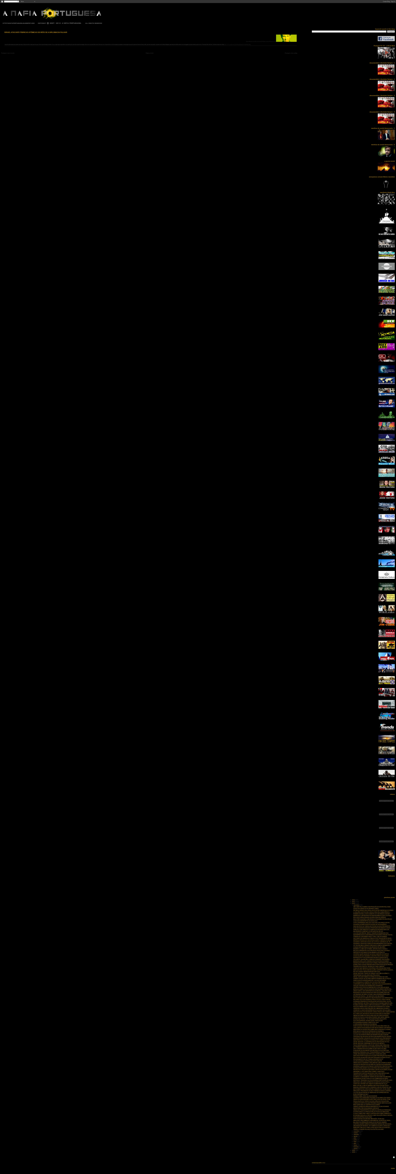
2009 (353, 1150)
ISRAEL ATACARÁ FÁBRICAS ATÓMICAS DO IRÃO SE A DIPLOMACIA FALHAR (35, 32)
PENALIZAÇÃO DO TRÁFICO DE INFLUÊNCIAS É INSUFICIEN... (371, 1101)
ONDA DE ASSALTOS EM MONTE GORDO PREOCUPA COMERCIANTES (374, 1012)
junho (355, 1140)
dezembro (357, 905)
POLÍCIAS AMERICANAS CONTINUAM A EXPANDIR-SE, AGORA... (372, 1006)
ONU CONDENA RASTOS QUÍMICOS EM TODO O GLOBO (369, 1048)
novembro (357, 1131)
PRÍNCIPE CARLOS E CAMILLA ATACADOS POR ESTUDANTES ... (372, 1127)
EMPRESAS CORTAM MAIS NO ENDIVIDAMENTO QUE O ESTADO (372, 915)
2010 (353, 903)
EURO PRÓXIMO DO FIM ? (361, 1094)
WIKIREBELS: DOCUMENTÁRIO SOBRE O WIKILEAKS (368, 1071)
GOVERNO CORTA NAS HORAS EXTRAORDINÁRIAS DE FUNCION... (373, 943)
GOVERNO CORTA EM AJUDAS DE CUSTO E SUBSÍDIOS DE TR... (372, 942)
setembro (356, 1134)
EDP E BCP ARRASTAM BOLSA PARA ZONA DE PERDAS (369, 917)
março (355, 1145)
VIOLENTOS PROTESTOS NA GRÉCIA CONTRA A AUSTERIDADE (372, 1064)
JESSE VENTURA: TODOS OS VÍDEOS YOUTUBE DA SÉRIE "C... (371, 973)
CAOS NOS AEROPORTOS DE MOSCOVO (365, 921)
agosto (356, 1136)
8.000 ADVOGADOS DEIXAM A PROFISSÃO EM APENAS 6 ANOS (371, 928)
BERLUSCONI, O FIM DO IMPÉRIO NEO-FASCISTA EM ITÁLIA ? (371, 1085)
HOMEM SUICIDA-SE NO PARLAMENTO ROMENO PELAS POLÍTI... (372, 978)
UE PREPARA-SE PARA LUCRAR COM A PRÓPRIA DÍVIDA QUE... (372, 994)
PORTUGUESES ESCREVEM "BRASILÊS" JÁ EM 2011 (368, 1119)
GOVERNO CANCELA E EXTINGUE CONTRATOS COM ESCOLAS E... (373, 1066)
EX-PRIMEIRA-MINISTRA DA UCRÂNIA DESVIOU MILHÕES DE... (371, 1047)
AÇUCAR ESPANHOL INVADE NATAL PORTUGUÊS (368, 1020)
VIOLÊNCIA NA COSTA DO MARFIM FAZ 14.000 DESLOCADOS (371, 987)
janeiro (356, 1148)
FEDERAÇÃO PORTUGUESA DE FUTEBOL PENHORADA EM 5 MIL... (373, 963)
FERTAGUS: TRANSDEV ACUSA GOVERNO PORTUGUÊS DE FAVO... (373, 1080)
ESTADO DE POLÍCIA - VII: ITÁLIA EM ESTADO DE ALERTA (370, 1019)
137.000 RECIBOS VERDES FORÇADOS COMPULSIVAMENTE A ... (372, 945)
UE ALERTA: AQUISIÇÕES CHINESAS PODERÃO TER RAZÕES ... (372, 959)
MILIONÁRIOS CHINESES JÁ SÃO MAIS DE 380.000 (368, 931)
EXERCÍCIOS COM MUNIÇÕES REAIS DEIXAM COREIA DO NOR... (372, 1033)
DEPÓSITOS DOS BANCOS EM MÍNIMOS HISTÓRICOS (369, 952)
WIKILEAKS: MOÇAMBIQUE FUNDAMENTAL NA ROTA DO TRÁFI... (372, 1120)
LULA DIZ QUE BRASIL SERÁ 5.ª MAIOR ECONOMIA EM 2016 (370, 933)
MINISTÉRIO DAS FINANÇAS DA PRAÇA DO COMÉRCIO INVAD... (372, 1040)
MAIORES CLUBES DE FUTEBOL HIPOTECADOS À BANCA (370, 949)
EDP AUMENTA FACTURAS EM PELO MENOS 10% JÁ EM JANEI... (372, 1089)
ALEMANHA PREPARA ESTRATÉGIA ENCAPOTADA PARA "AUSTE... (372, 1001)
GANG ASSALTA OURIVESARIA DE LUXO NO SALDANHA (369, 980)
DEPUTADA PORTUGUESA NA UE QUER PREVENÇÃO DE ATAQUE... (373, 1055)
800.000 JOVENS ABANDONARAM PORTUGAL (366, 971)
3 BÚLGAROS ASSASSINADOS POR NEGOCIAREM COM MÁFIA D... (372, 1027)
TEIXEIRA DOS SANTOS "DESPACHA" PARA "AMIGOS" (369, 966)
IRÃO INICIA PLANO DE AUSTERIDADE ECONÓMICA (368, 1031)
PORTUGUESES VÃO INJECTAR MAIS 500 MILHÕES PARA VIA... (371, 1026)
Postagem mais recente (7, 53)
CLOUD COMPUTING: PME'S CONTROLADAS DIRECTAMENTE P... (372, 1113)
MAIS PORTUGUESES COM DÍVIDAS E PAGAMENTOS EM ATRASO (372, 919)
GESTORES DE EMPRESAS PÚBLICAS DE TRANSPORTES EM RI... (372, 938)
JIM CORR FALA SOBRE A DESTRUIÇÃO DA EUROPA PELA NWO (372, 907)
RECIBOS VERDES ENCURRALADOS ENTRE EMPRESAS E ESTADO (373, 910)
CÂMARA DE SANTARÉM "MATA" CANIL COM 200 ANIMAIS (370, 936)
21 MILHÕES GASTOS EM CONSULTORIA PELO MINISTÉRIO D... (371, 912)
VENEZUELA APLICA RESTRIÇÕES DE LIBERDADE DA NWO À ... (372, 1008)
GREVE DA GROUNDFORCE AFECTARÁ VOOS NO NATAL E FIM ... (372, 1099)
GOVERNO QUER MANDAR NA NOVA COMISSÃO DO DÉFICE (371, 954)
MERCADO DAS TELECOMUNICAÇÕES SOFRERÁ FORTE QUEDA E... (373, 970)
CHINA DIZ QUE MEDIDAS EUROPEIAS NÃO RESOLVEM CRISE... (372, 968)
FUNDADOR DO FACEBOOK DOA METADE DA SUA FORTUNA (371, 1050)
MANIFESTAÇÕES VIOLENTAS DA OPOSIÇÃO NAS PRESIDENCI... (372, 1038)
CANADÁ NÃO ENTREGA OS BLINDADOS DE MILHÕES (369, 947)
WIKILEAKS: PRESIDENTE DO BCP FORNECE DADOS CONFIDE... (372, 1091)
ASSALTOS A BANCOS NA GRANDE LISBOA (366, 908)
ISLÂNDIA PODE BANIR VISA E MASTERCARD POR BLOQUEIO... (372, 1068)
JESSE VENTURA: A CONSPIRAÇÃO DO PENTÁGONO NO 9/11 (371, 1042)
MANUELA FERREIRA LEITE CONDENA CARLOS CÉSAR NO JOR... (372, 1087)
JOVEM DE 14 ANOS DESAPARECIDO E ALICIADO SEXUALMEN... (372, 1010)
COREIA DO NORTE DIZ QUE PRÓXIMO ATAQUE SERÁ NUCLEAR (372, 1103)
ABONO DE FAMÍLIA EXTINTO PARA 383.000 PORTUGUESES (370, 1015)
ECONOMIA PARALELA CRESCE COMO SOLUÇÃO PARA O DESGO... (373, 1115)
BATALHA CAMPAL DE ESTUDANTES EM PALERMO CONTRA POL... (372, 989)
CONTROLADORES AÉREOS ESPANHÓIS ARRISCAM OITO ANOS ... (372, 1124)
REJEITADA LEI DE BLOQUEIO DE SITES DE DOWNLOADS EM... (371, 992)
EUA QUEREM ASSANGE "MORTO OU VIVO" (366, 1022)
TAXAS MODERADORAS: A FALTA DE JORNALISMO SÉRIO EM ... (371, 1045)
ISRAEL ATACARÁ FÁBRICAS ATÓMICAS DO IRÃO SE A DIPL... (371, 977)
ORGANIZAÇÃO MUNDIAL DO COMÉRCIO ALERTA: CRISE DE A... (372, 1126)
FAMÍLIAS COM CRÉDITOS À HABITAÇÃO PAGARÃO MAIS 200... (371, 929)
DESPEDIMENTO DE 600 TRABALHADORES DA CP (368, 1059)
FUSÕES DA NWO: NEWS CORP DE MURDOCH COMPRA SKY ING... (373, 1005)
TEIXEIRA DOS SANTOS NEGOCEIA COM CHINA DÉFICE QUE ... (371, 1073)
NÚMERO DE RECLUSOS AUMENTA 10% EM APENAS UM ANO (371, 914)
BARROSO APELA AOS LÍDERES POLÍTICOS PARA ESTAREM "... (371, 961)
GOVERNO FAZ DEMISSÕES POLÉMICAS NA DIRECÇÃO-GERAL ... (372, 1098)
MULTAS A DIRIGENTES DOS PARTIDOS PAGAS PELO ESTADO (371, 950)
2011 (353, 901)
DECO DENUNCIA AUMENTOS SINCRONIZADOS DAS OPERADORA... (373, 998)
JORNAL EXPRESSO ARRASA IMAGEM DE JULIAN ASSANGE (371, 1106)
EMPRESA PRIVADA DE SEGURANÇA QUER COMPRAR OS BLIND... (373, 940)
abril (355, 1143)
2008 (353, 1152)
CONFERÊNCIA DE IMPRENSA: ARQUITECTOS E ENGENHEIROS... (372, 984)
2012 (353, 900)
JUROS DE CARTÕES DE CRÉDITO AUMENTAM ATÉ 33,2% (370, 1084)
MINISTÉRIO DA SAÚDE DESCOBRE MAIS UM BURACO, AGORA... (372, 1029)
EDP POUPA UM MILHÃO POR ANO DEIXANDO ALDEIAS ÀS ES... (372, 1057)
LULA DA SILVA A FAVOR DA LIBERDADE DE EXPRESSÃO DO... (371, 1092)
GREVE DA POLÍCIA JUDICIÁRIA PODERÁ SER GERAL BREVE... (371, 1017)
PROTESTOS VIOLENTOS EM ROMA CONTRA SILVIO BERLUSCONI (372, 1069)
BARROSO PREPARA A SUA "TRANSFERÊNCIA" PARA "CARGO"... (372, 1052)
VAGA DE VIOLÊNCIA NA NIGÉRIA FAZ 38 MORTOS (367, 985)
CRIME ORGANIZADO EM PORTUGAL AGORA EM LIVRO (369, 1054)
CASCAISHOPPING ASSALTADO (362, 1117)
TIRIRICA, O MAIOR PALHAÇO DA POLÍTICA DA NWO (368, 1129)
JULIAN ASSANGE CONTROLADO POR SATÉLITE (367, 1061)
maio (355, 1141)
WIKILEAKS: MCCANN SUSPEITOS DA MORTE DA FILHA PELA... (371, 1082)
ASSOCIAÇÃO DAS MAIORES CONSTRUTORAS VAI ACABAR (371, 956)
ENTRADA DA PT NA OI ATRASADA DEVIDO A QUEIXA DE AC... (371, 957)
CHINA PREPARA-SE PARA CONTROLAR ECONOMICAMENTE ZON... (373, 1003)
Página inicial (149, 53)
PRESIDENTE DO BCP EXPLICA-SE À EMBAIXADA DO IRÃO (370, 1078)
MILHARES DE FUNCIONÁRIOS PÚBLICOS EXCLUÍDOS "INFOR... (372, 999)
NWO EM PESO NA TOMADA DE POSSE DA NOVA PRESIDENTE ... (372, 926)
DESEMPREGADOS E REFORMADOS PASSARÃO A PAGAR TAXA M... (373, 935)
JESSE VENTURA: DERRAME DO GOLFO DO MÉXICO (368, 1043)
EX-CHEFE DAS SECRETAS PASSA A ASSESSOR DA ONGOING (371, 1013)
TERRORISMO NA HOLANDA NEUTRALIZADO (366, 975)
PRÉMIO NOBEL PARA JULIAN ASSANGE (365, 1096)
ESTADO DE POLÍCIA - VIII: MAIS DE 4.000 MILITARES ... (369, 996)
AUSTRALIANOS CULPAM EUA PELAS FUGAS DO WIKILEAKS (371, 1111)
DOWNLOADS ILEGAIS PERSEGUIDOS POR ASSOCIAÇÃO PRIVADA (373, 964)
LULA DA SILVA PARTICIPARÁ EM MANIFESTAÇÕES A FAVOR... (371, 1034)
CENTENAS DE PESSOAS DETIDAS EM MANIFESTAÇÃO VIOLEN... (372, 1036)
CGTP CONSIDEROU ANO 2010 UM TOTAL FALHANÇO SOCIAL (371, 922)
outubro (356, 1133)
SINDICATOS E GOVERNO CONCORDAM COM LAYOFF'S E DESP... (372, 1062)
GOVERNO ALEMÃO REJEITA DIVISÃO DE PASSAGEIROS (370, 924)
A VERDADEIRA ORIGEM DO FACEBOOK (365, 1024)
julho (355, 1138)
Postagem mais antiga (291, 53)
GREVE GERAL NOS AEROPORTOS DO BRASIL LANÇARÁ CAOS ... (372, 991)
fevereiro (356, 1147)
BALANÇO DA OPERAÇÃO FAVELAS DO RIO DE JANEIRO (370, 1122)
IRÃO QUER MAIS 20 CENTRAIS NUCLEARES (366, 1104)
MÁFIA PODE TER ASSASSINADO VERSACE (366, 1108)
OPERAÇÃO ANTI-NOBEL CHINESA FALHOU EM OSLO (369, 1075)
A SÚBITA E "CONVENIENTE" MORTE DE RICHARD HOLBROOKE (372, 1076)
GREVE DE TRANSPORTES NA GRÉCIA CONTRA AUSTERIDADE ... (372, 1110)
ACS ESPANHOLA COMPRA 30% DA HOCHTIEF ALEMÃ (369, 982)
